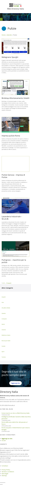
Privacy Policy (6, 470)
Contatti (2, 17)
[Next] (2, 484)
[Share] (2, 482)
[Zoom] (4, 482)
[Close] (0, 482)
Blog (27, 15)
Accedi (4, 440)
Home (3, 35)
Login (21, 15)
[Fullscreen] (3, 482)
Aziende (9, 35)
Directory (3, 15)
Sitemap (4, 475)
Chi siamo (9, 15)
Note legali (5, 474)
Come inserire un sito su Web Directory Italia (15, 413)
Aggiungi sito (16, 15)
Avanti (9, 283)
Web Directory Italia (15, 8)
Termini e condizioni (8, 472)
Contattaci (5, 466)
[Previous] (0, 484)
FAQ (24, 15)
